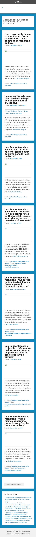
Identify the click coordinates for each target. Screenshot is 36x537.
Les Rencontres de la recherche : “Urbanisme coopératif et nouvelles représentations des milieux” (17, 421)
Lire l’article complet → (23, 78)
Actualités (14, 83)
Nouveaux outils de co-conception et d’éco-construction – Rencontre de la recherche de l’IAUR (18, 38)
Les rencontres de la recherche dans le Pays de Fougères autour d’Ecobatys (18, 99)
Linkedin (9, 480)
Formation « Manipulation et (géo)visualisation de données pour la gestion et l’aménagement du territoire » (18, 499)
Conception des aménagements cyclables (16, 512)
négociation (25, 404)
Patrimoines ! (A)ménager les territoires (15, 514)
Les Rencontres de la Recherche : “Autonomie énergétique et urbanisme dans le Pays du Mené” (17, 152)
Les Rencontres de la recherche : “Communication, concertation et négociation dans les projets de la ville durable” (18, 351)
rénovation (13, 267)
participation (22, 333)
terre (17, 267)
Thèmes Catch (26, 533)
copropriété (18, 263)
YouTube (13, 480)
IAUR (20, 45)
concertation (17, 404)
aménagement (9, 333)
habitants (15, 333)
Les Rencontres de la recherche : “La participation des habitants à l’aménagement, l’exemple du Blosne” (18, 282)
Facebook (5, 480)
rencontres (9, 335)
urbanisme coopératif (15, 470)
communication (9, 404)
